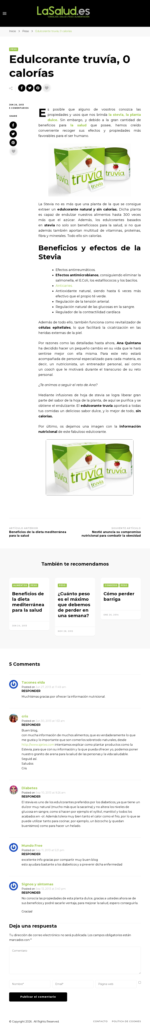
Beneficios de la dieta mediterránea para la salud (28, 602)
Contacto (100, 1021)
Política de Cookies (126, 1021)
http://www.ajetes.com (38, 744)
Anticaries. (64, 286)
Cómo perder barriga (119, 596)
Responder (31, 691)
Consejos (111, 585)
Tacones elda (33, 682)
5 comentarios (21, 108)
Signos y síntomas (37, 884)
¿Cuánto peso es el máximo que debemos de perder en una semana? (74, 604)
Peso (13, 49)
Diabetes (29, 788)
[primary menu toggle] (4, 13)
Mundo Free (32, 846)
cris (25, 716)
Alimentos (20, 585)
